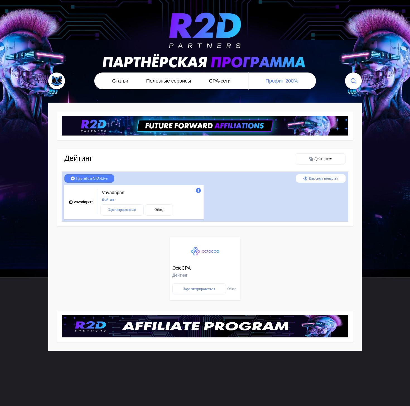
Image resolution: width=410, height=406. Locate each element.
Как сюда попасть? (323, 178)
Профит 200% (282, 81)
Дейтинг (321, 159)
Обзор (159, 210)
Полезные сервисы (168, 81)
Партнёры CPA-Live (92, 178)
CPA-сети (220, 81)
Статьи (120, 81)
